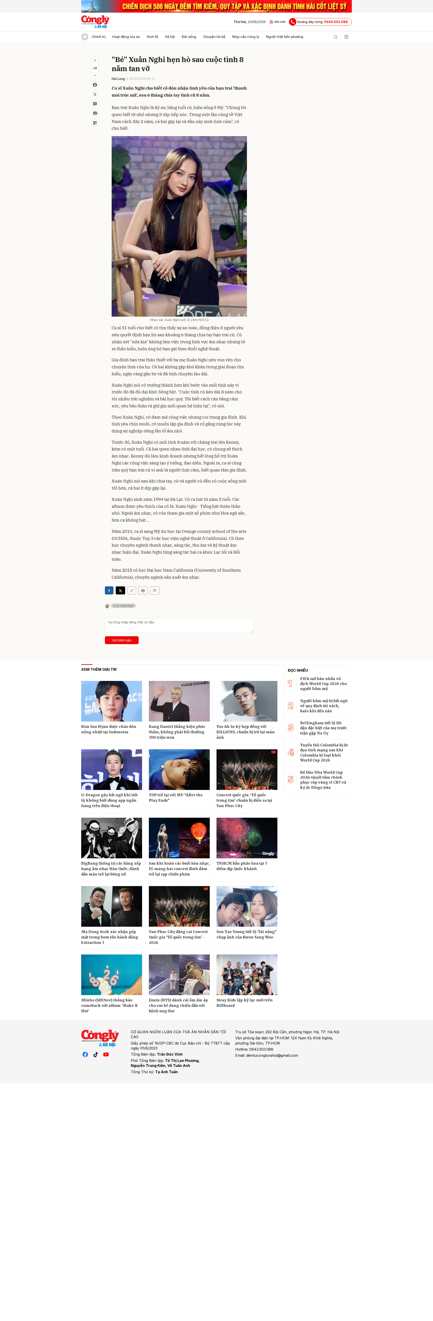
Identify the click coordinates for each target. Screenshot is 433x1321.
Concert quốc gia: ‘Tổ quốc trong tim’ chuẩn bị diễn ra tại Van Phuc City (244, 800)
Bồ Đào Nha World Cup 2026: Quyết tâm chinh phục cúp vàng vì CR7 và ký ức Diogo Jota (323, 780)
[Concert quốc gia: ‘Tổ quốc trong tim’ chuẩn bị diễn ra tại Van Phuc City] (246, 769)
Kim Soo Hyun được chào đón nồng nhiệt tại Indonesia (108, 729)
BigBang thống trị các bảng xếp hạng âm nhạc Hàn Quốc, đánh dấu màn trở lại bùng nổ (111, 868)
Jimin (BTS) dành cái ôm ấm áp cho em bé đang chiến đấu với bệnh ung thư (178, 1005)
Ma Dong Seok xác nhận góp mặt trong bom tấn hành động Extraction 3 (109, 937)
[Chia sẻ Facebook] (95, 85)
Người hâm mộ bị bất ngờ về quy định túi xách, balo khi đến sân (324, 706)
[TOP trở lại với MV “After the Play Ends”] (179, 769)
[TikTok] (96, 1054)
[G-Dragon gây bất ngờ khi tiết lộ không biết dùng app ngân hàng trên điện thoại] (111, 769)
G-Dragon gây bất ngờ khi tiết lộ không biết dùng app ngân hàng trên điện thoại (109, 800)
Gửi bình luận (121, 640)
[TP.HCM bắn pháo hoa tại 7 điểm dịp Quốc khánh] (246, 838)
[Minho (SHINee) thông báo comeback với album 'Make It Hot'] (111, 974)
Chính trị (99, 37)
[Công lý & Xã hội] (95, 22)
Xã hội (170, 37)
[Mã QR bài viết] (95, 123)
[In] (143, 590)
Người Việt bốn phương (284, 37)
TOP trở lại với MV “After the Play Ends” (176, 798)
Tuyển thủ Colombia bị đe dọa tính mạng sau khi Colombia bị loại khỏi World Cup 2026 (324, 752)
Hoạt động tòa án (126, 37)
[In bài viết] (95, 113)
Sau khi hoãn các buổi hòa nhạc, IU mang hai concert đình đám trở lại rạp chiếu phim (179, 868)
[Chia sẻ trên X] (95, 94)
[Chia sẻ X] (120, 590)
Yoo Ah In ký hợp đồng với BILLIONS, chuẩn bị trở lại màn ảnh (245, 732)
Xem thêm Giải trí (98, 669)
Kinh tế (152, 37)
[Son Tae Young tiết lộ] (246, 906)
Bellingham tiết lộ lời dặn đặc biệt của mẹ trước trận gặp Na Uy (323, 728)
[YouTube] (106, 1054)
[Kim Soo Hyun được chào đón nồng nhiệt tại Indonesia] (111, 701)
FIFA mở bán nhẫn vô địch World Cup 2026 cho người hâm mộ (323, 683)
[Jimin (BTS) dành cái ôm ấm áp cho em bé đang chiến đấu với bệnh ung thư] (179, 974)
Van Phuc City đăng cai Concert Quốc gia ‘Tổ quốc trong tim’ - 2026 (178, 937)
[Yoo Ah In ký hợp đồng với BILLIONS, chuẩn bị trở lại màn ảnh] (246, 701)
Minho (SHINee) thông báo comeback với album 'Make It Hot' (109, 1005)
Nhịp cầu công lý (245, 37)
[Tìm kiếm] (335, 36)
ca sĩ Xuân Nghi (123, 605)
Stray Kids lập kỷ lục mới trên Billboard (244, 1003)
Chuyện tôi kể (214, 37)
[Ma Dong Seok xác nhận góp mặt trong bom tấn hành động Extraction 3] (111, 906)
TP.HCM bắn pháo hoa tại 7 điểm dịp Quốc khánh (241, 866)
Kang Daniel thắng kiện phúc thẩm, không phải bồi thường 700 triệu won (177, 732)
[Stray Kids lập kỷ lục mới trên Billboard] (246, 974)
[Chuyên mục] (346, 36)
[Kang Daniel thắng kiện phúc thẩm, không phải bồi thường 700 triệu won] (179, 701)
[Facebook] (85, 1054)
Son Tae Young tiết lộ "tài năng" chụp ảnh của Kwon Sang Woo (246, 934)
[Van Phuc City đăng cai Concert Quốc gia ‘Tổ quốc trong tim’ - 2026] (179, 906)
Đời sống (189, 37)
